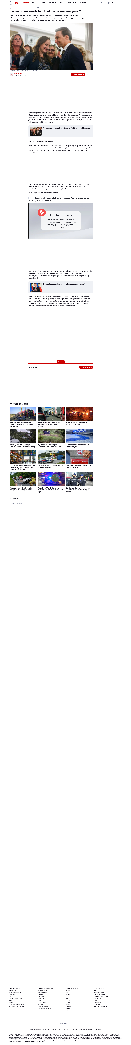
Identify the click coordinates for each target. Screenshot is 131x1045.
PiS (95, 990)
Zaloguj (114, 3)
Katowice (68, 1014)
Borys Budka (40, 1004)
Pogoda (62, 3)
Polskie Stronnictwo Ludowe (101, 996)
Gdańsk (68, 1004)
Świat (43, 3)
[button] (107, 3)
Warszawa (68, 992)
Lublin (67, 1018)
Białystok (68, 1008)
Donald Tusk (40, 1000)
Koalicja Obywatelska (99, 992)
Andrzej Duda (41, 998)
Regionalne (72, 3)
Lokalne (68, 990)
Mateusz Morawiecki (42, 992)
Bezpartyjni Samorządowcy (100, 1006)
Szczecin (68, 1000)
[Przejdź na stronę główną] (11, 4)
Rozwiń (60, 362)
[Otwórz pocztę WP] (102, 3)
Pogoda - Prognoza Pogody (16, 998)
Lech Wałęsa (41, 1010)
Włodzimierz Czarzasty (43, 1006)
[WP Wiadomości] (23, 3)
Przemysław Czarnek (43, 994)
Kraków (68, 996)
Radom (67, 1012)
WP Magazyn (12, 990)
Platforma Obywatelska (100, 994)
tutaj (43, 1041)
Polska (34, 3)
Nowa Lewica (97, 1002)
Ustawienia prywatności (93, 1029)
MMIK (20, 74)
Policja (10, 996)
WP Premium (53, 3)
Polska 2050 (97, 1004)
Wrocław (68, 994)
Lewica (95, 1000)
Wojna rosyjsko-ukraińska (15, 992)
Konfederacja (97, 998)
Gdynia (67, 1010)
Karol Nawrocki (41, 1012)
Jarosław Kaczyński (42, 990)
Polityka (83, 3)
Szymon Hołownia (42, 1002)
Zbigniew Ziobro (41, 996)
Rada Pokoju (12, 994)
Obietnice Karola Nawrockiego (16, 1004)
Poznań (68, 1002)
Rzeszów (68, 1016)
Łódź (67, 998)
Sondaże (11, 1002)
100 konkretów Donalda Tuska (16, 1006)
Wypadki (11, 1000)
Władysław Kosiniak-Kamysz (44, 1008)
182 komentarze (79, 74)
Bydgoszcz (68, 1006)
